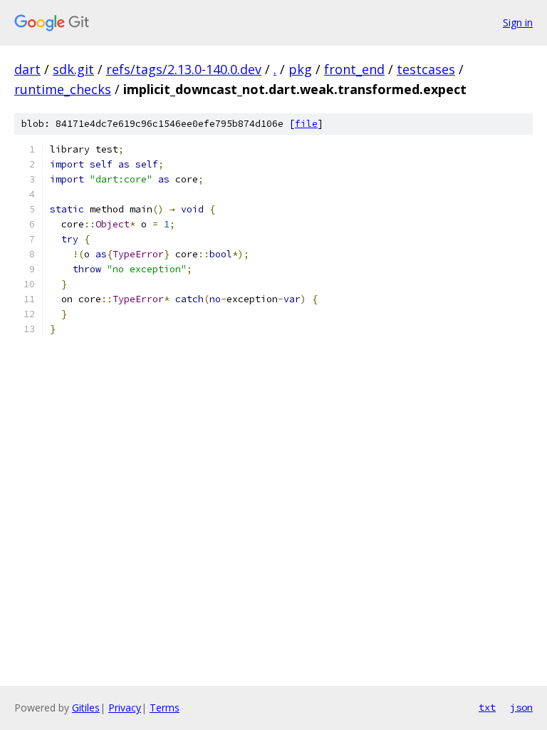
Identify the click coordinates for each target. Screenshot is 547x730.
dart (27, 69)
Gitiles (86, 707)
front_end (354, 69)
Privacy (124, 707)
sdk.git (73, 69)
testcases (426, 69)
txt (487, 707)
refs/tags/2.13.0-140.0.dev (183, 69)
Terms (164, 707)
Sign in (518, 22)
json (521, 707)
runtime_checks (62, 89)
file (306, 124)
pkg (300, 69)
